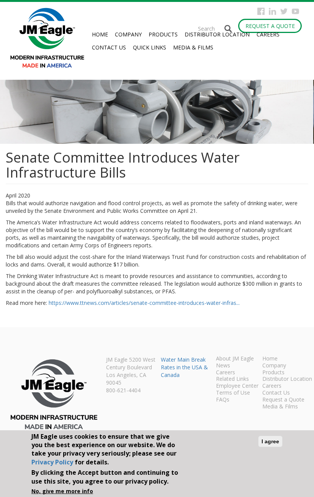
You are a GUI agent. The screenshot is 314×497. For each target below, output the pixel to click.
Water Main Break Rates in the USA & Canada (184, 367)
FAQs (222, 400)
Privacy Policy (52, 462)
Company (128, 34)
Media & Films (193, 47)
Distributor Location (217, 34)
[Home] (50, 38)
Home (100, 34)
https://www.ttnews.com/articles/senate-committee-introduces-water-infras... (144, 302)
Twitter (284, 11)
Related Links (232, 379)
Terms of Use (233, 393)
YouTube (295, 11)
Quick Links (149, 47)
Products (163, 34)
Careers (268, 34)
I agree (270, 441)
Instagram (272, 11)
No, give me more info (62, 491)
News (223, 366)
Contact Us (109, 47)
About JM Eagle (235, 359)
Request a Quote (270, 26)
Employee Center (237, 386)
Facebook (261, 11)
